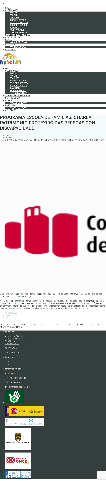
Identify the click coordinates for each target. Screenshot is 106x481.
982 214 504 (11, 348)
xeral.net (26, 387)
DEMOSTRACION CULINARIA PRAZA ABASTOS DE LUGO (25, 325)
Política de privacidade (15, 378)
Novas (9, 138)
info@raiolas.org (12, 352)
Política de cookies (14, 382)
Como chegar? (12, 343)
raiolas (8, 315)
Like (7, 320)
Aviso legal (10, 373)
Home (8, 135)
